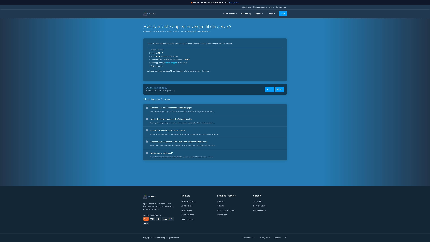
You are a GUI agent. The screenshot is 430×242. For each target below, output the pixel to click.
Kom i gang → (234, 2)
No (281, 89)
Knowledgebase (158, 31)
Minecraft (168, 31)
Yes (271, 89)
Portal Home (147, 31)
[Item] (285, 237)
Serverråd (176, 31)
